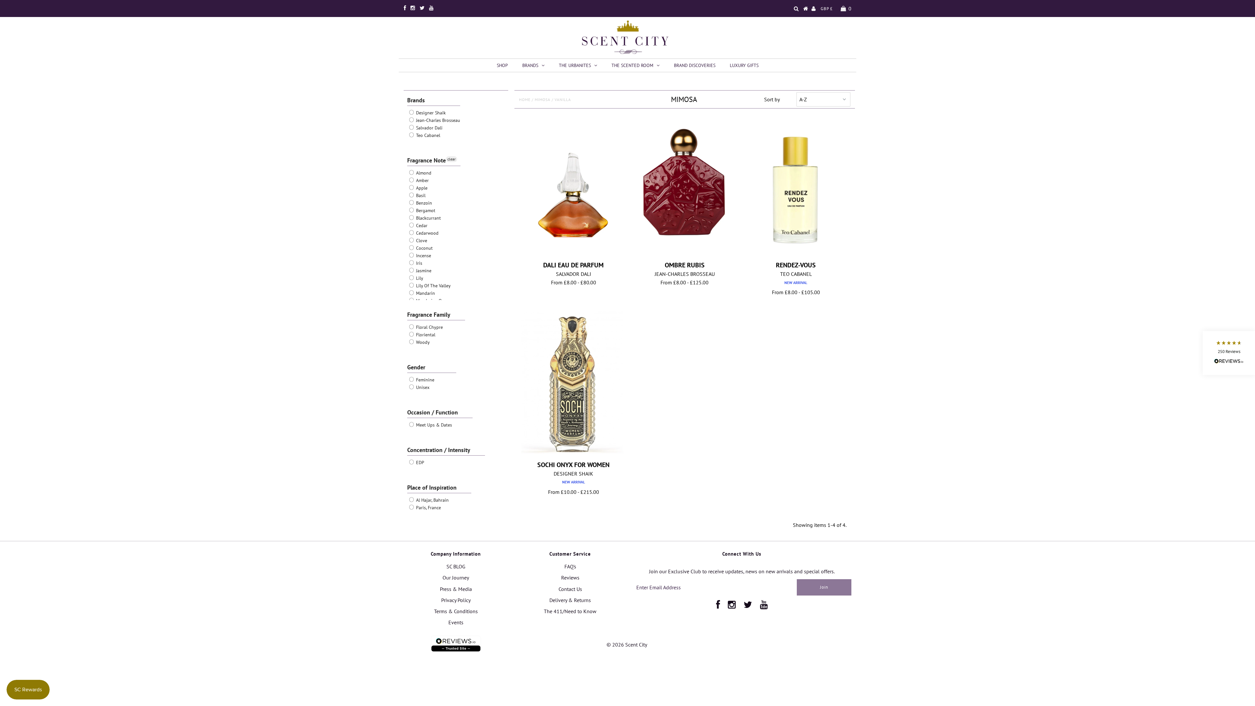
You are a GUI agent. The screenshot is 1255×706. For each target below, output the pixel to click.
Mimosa (542, 99)
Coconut (424, 248)
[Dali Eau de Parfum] (573, 188)
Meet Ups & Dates (433, 425)
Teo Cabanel (427, 135)
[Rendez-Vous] (796, 187)
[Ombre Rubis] (684, 179)
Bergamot (425, 210)
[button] (1229, 353)
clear (451, 159)
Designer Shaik (430, 113)
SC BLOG (455, 566)
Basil (420, 195)
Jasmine (423, 271)
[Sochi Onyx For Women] (573, 383)
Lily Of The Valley (433, 286)
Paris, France (428, 508)
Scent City (636, 644)
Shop (502, 65)
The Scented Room (632, 65)
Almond (423, 173)
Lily (419, 278)
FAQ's (570, 566)
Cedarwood (427, 233)
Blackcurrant (428, 218)
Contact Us (570, 589)
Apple (421, 188)
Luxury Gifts (744, 65)
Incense (423, 256)
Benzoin (423, 203)
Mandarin (425, 293)
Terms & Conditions (456, 611)
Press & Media (456, 589)
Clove (421, 241)
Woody (422, 342)
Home (524, 99)
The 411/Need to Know (570, 611)
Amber (422, 180)
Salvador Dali (429, 128)
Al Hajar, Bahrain (432, 500)
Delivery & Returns (570, 600)
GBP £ (827, 8)
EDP (419, 462)
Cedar (421, 225)
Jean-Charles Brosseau (437, 120)
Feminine (424, 380)
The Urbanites (575, 65)
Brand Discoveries (694, 65)
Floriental (425, 335)
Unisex (422, 387)
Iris (418, 263)
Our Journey (456, 577)
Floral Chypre (429, 327)
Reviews (570, 577)
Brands (530, 65)
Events (455, 622)
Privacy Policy (456, 600)
